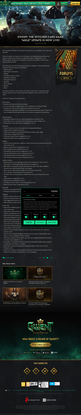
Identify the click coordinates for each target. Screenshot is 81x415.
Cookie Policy (57, 390)
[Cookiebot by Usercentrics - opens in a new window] (52, 191)
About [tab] (52, 195)
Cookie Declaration (65, 390)
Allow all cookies (52, 222)
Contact (73, 390)
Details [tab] (40, 195)
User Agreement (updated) (22, 390)
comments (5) (15, 285)
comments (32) (9, 258)
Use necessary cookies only (29, 222)
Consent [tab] (28, 195)
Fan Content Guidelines (34, 390)
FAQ (14, 390)
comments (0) (43, 285)
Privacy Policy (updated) (47, 390)
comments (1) (42, 306)
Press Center (40, 391)
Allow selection (40, 222)
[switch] (36, 217)
